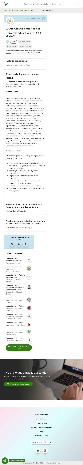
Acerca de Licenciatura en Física (18, 65)
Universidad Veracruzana (14, 341)
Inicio (5, 10)
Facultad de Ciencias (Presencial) (18, 228)
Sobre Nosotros (41, 436)
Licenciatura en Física (15, 267)
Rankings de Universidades (41, 427)
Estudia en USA (41, 423)
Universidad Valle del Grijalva (13, 280)
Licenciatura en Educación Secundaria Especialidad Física (15, 287)
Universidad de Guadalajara (15, 325)
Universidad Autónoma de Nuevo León (15, 309)
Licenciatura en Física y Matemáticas (15, 276)
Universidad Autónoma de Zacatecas (15, 301)
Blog (41, 432)
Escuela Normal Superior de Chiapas (15, 293)
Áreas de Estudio (41, 414)
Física (14, 42)
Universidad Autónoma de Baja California (15, 333)
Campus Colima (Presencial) (16, 211)
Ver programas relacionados (18, 384)
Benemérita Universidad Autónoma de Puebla (14, 318)
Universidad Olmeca (13, 263)
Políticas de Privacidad (53, 463)
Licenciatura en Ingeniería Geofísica (14, 259)
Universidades (13, 10)
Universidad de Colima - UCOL (29, 10)
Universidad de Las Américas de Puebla (13, 270)
